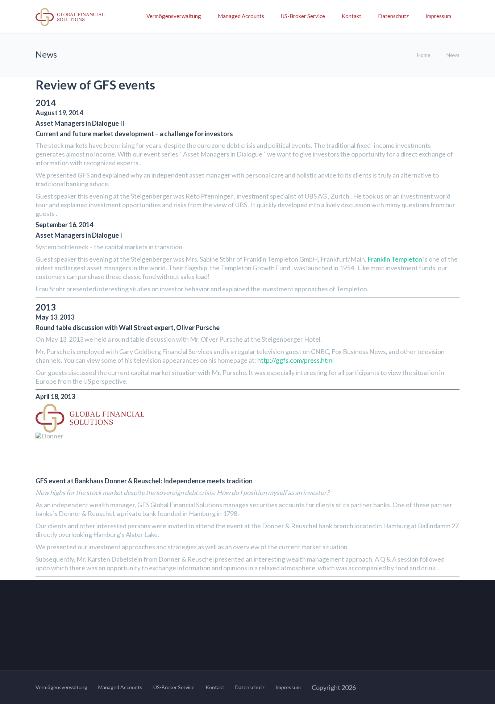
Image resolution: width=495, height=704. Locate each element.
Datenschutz (393, 16)
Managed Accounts (241, 16)
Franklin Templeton (394, 259)
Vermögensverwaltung (173, 16)
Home (423, 55)
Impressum (438, 16)
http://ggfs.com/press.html (295, 360)
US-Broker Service (303, 16)
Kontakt (351, 16)
